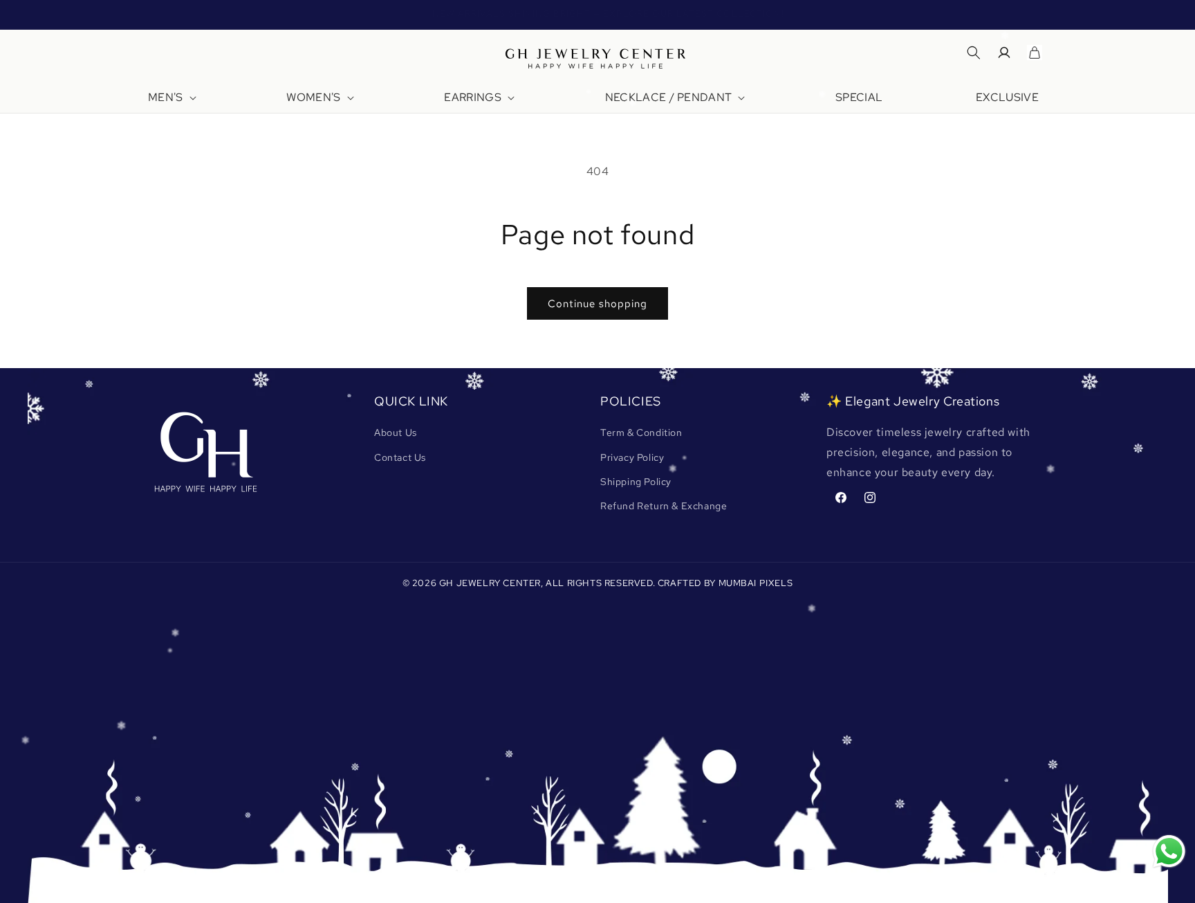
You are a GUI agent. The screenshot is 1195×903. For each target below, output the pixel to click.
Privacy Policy (632, 457)
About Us (395, 432)
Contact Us (400, 457)
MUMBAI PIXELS (756, 583)
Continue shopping (597, 304)
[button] (171, 97)
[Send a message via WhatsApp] (1169, 851)
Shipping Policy (635, 481)
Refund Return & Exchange (663, 506)
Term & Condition (641, 432)
